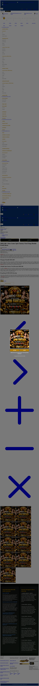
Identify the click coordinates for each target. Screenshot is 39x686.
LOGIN (24, 350)
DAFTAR (14, 350)
